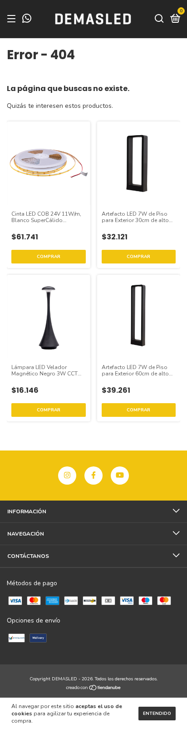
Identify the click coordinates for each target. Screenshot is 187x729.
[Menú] (13, 19)
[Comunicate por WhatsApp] (26, 20)
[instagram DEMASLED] (67, 475)
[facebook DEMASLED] (93, 475)
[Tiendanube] (93, 688)
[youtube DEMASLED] (120, 475)
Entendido (157, 713)
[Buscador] (159, 19)
